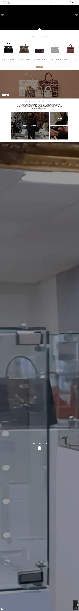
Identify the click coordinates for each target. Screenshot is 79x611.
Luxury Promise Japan (30, 2)
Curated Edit (32, 36)
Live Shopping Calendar (49, 2)
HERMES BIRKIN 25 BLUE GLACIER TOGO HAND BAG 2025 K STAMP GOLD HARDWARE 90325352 (55, 60)
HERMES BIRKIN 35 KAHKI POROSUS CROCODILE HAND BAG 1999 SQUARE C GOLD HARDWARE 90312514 (24, 60)
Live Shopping (39, 2)
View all (39, 66)
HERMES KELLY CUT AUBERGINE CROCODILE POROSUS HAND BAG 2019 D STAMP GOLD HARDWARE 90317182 (39, 61)
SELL (23, 2)
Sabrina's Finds (59, 2)
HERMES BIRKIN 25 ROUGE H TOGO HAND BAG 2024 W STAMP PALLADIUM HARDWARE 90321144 (70, 60)
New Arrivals (18, 2)
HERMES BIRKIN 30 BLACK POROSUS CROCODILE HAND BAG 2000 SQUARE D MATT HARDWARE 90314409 (8, 60)
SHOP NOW (6, 95)
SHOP (13, 2)
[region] (39, 15)
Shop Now (6, 25)
